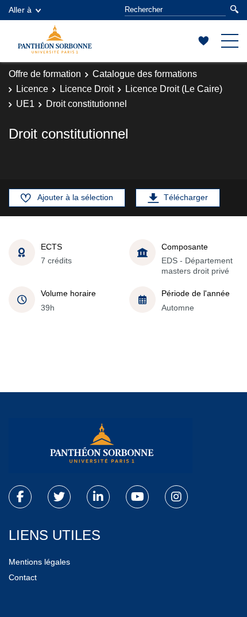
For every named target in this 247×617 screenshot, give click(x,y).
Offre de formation (45, 74)
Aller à (20, 9)
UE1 (25, 104)
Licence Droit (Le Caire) (173, 89)
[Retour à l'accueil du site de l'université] (100, 445)
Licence (32, 89)
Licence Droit (87, 89)
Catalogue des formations (144, 74)
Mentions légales (39, 561)
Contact (23, 577)
